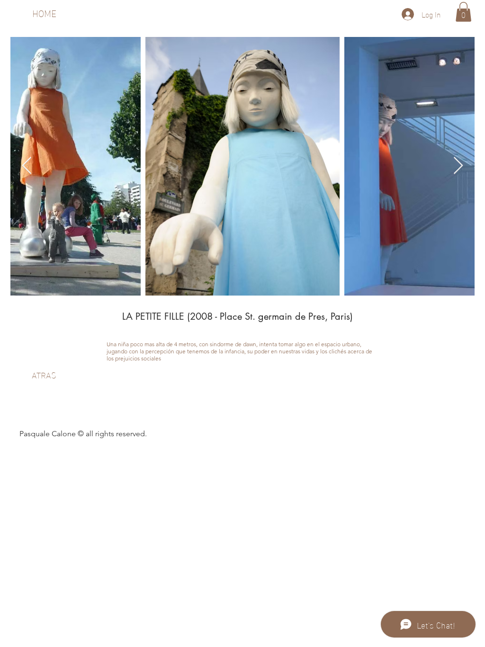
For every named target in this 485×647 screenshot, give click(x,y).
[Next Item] (458, 166)
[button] (463, 12)
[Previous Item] (26, 166)
